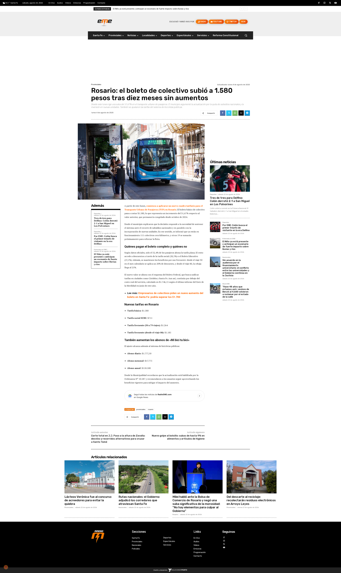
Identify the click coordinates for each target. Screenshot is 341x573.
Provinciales (96, 84)
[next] (245, 9)
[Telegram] (247, 113)
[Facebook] (319, 3)
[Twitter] (330, 3)
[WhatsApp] (235, 113)
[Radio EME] (104, 21)
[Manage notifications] (6, 567)
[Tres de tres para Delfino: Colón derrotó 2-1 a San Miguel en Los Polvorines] (230, 178)
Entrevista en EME (100, 249)
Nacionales (226, 257)
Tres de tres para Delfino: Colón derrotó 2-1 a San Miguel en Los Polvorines (105, 222)
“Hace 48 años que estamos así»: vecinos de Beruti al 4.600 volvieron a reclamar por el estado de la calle (235, 291)
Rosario (175, 514)
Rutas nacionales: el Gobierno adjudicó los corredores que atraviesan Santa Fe (139, 500)
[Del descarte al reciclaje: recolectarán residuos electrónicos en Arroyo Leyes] (252, 476)
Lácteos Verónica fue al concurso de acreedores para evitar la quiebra (87, 500)
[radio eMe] (109, 536)
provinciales (140, 409)
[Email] (241, 113)
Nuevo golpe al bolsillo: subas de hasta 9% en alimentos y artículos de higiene (178, 437)
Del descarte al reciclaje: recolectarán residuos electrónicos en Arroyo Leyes (251, 500)
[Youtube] (335, 3)
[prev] (241, 9)
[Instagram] (324, 3)
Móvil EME (226, 284)
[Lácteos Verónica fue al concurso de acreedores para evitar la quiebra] (89, 476)
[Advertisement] (170, 62)
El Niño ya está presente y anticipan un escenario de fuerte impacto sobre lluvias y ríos (105, 259)
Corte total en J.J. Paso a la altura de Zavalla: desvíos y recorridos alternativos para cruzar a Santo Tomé (118, 438)
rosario (150, 409)
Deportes (97, 213)
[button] (246, 35)
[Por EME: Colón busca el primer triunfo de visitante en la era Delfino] (215, 227)
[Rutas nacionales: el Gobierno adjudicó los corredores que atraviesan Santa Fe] (144, 476)
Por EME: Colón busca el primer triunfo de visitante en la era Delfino (105, 240)
